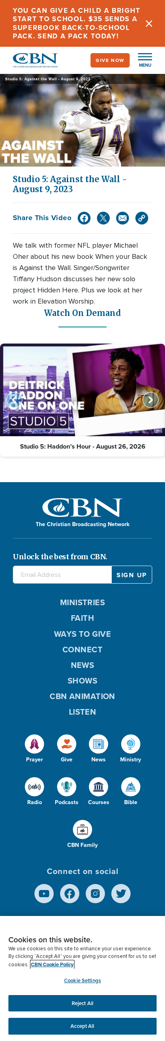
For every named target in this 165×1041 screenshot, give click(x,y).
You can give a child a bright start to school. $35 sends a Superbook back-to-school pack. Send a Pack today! (76, 23)
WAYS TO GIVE (82, 634)
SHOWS (82, 681)
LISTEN (83, 712)
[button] (141, 60)
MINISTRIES (82, 602)
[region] (82, 978)
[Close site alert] (149, 23)
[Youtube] (44, 893)
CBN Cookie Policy (52, 964)
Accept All (82, 1026)
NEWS (83, 665)
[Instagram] (95, 893)
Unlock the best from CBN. (60, 556)
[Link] (141, 218)
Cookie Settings (82, 980)
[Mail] (122, 218)
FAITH (82, 618)
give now (110, 60)
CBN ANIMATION (82, 696)
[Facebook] (84, 218)
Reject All (82, 1003)
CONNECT (82, 650)
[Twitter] (103, 218)
